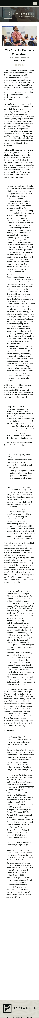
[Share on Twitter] (19, 65)
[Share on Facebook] (16, 65)
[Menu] (35, 3)
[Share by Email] (23, 65)
